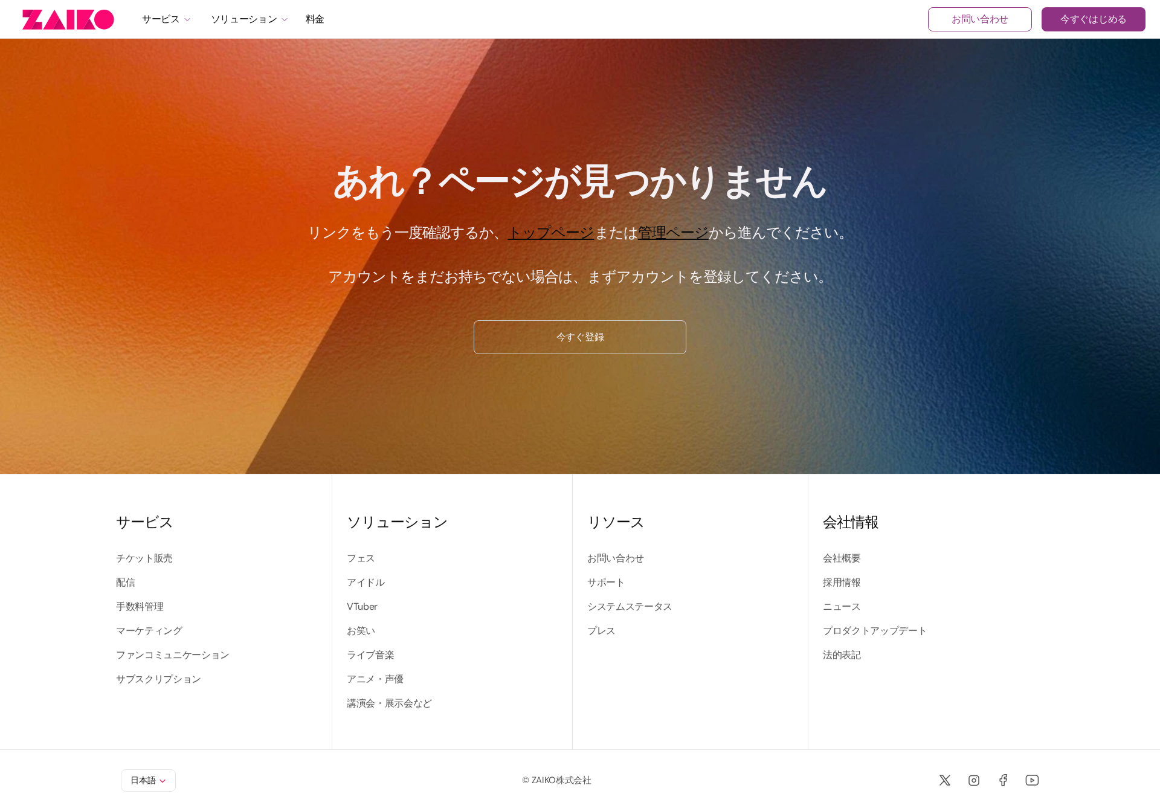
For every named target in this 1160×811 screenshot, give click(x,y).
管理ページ (673, 232)
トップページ (550, 232)
